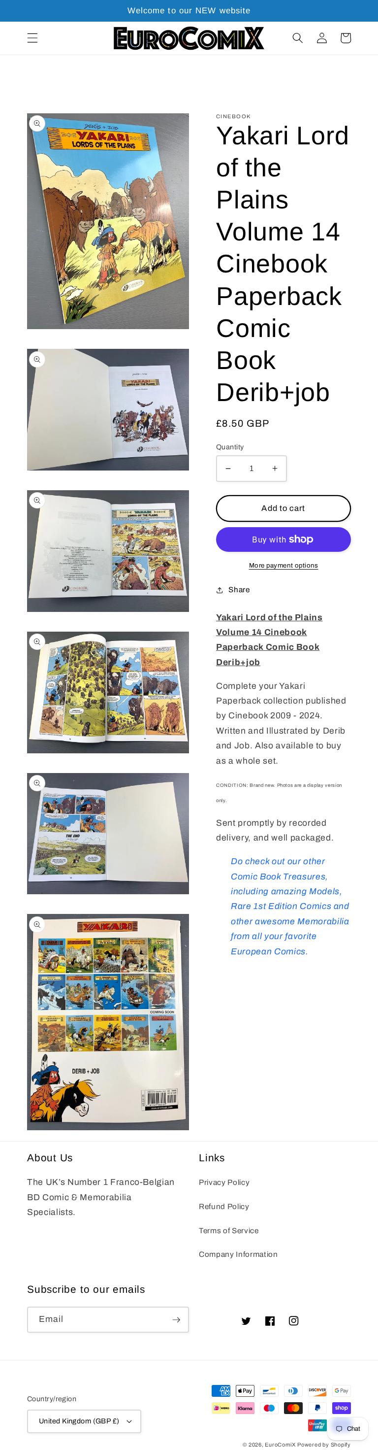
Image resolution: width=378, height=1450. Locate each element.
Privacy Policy (224, 1182)
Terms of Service (229, 1230)
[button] (32, 38)
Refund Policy (224, 1206)
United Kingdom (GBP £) (79, 1421)
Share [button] (239, 589)
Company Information (238, 1254)
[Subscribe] (176, 1320)
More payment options (283, 565)
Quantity (230, 447)
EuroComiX (280, 1445)
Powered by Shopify (324, 1445)
